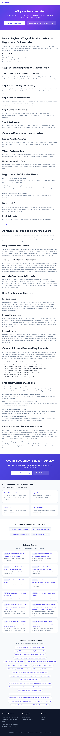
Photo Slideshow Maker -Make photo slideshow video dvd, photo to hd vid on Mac (30, 701)
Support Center (26, 717)
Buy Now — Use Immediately (15, 23)
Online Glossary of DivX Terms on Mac (13, 661)
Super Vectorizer (38, 493)
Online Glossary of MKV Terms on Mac (42, 665)
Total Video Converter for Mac (41, 529)
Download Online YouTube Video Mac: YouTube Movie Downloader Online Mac (30, 694)
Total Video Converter (11, 493)
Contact (43, 719)
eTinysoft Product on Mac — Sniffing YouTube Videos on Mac (30, 658)
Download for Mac (41, 473)
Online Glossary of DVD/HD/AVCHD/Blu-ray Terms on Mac (41, 661)
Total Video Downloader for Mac (19, 529)
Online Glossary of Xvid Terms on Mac (42, 669)
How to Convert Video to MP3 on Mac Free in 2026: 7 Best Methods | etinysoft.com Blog (15, 624)
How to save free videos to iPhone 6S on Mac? (30, 690)
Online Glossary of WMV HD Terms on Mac (19, 669)
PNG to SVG (7, 507)
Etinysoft (6, 3)
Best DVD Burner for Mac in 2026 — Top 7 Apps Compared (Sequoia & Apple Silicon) (15, 607)
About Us (43, 717)
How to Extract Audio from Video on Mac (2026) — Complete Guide (30, 672)
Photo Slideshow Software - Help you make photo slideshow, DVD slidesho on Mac (30, 697)
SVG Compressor (38, 507)
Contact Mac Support (27, 719)
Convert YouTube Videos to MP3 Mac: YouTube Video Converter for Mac (30, 705)
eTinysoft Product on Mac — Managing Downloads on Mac (30, 651)
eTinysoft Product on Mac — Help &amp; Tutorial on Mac (30, 647)
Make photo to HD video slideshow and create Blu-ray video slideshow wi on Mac (30, 687)
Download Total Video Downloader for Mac (41, 23)
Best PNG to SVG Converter (40, 534)
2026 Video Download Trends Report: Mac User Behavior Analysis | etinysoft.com (43, 624)
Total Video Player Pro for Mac (20, 534)
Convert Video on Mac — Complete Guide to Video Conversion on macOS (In (30, 676)
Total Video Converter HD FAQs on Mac (30, 679)
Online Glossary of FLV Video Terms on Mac (19, 665)
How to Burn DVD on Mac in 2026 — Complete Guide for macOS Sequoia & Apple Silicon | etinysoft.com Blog (44, 607)
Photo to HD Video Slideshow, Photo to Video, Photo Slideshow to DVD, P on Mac (30, 683)
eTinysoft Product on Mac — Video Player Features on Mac (30, 654)
